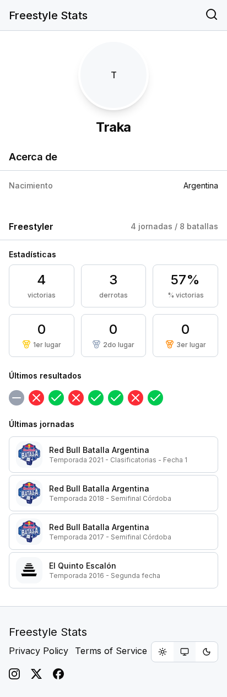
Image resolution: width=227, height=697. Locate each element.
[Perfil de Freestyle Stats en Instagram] (14, 673)
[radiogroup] (184, 651)
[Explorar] (211, 15)
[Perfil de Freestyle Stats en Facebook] (58, 673)
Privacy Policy (38, 650)
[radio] (163, 652)
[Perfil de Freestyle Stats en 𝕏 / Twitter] (36, 673)
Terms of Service (111, 650)
